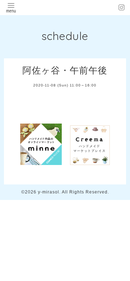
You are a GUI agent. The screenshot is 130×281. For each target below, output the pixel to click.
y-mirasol (48, 192)
